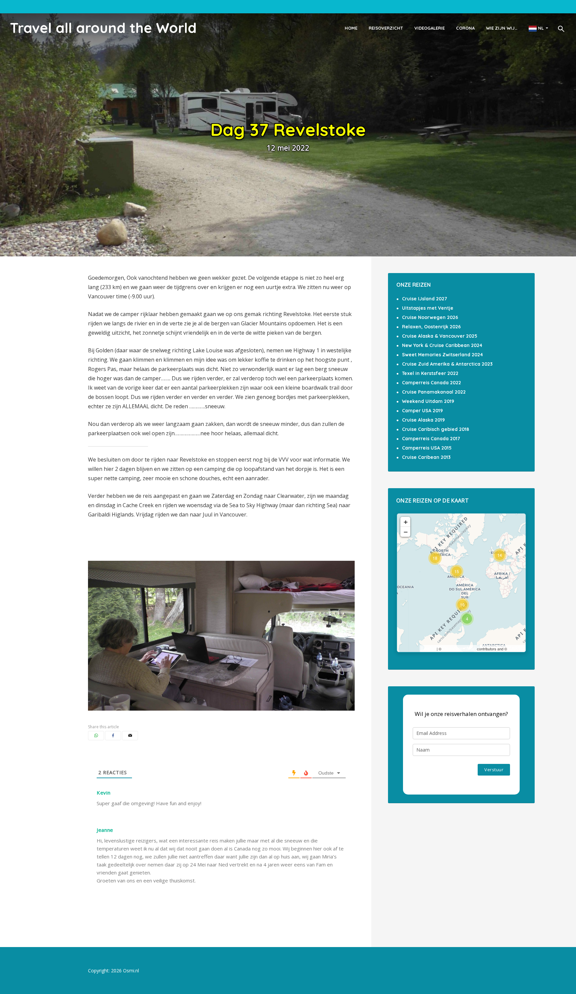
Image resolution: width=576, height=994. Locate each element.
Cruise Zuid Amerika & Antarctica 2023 (447, 364)
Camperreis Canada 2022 (431, 383)
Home (351, 28)
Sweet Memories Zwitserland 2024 (442, 355)
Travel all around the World (103, 28)
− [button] (406, 532)
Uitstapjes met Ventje (427, 308)
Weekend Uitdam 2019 (428, 401)
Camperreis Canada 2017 (431, 439)
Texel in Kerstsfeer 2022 (430, 373)
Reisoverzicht (386, 28)
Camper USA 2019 (422, 411)
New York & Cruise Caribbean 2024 (442, 345)
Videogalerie (429, 28)
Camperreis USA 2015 (427, 448)
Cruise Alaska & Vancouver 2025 (439, 336)
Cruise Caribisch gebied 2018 (435, 429)
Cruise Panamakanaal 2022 (434, 392)
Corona (465, 28)
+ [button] (406, 522)
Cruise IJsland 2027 (424, 299)
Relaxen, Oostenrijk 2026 (431, 327)
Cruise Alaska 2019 (423, 420)
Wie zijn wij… (501, 28)
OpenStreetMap (459, 648)
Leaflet (428, 648)
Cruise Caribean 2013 (426, 457)
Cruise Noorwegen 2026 (430, 317)
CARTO (516, 648)
